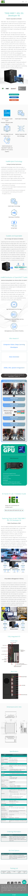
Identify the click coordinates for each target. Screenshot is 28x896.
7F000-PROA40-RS (14, 458)
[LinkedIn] (19, 883)
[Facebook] (8, 883)
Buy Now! (14, 100)
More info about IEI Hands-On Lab (13, 510)
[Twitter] (12, 882)
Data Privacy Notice (15, 890)
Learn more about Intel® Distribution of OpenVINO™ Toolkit (14, 375)
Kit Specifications (14, 94)
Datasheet (14, 97)
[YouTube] (16, 883)
